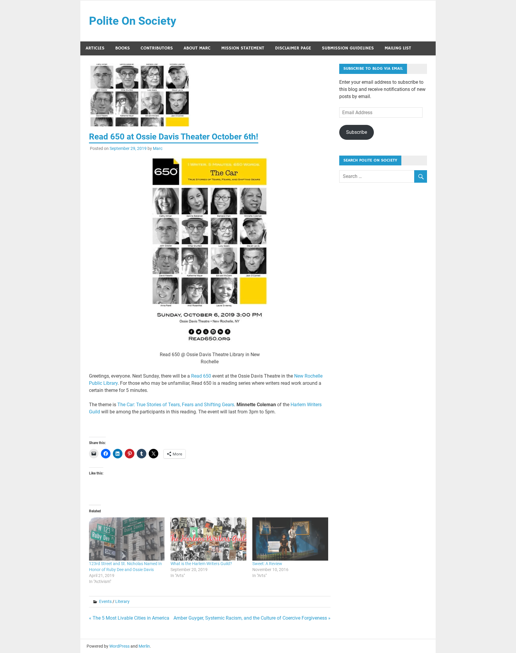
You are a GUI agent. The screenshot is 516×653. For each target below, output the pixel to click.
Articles (95, 48)
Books (122, 48)
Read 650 (201, 376)
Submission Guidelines (348, 48)
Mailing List (398, 48)
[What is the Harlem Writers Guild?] (208, 539)
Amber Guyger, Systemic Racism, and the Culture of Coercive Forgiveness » (252, 618)
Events (105, 601)
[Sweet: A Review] (290, 539)
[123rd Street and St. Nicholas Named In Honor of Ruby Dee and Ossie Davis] (127, 539)
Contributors (157, 48)
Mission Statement (242, 48)
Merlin (144, 646)
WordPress (119, 646)
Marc (157, 148)
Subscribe (356, 132)
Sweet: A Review (267, 563)
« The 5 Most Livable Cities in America (129, 618)
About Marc (197, 48)
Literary (122, 601)
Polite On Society (132, 20)
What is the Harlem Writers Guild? (201, 563)
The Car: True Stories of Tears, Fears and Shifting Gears (175, 404)
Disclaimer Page (293, 48)
